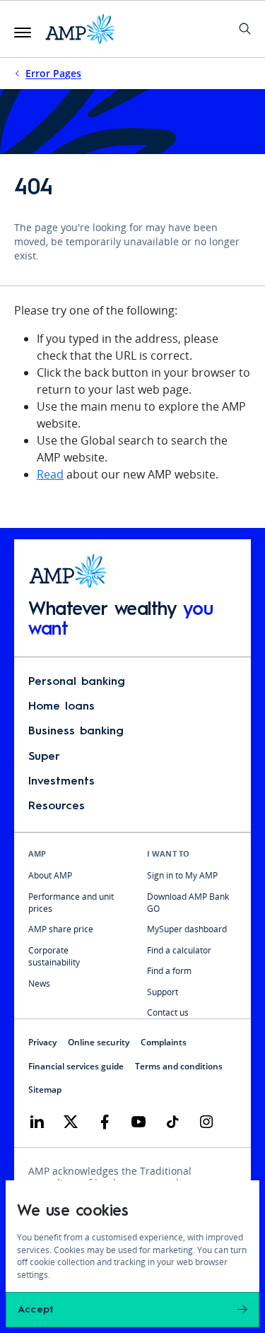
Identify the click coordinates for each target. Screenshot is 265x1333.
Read (50, 474)
